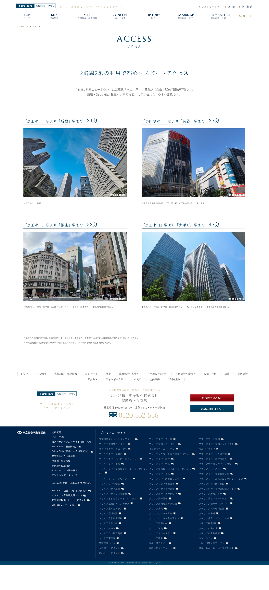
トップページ (22, 26)
